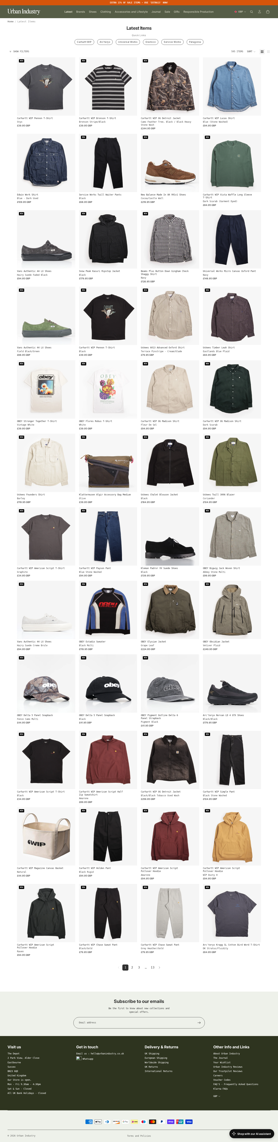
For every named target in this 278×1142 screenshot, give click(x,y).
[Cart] (268, 12)
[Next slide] (131, 86)
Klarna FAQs (220, 1089)
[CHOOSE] (69, 109)
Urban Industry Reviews (227, 1067)
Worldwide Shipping (157, 1062)
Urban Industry (26, 1135)
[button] (251, 51)
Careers (218, 1075)
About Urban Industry (226, 1053)
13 (153, 967)
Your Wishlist (222, 1062)
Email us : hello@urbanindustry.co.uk (100, 1053)
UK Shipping (152, 1053)
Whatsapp (88, 1059)
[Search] (251, 12)
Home (11, 21)
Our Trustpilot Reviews (227, 1071)
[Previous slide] (84, 86)
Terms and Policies (139, 1136)
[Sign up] (199, 1023)
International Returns (158, 1071)
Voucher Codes (222, 1080)
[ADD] (131, 486)
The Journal (220, 1058)
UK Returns (151, 1067)
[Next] (159, 967)
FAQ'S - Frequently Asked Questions (235, 1084)
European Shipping (156, 1058)
